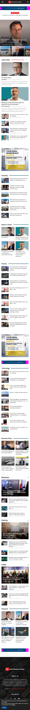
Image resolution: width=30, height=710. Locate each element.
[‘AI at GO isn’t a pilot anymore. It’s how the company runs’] (15, 33)
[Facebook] (11, 698)
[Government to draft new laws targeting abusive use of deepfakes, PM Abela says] (5, 415)
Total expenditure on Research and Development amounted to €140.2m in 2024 (19, 282)
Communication (5, 37)
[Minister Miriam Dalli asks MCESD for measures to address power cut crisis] (5, 180)
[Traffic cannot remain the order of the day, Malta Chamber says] (5, 215)
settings (13, 705)
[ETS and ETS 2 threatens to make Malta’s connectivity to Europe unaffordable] (12, 52)
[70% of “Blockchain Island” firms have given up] (4, 508)
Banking (27, 49)
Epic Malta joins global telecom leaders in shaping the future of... (22, 468)
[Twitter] (18, 698)
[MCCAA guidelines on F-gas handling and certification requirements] (22, 445)
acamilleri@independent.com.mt (17, 688)
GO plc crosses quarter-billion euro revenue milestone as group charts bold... (18, 387)
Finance (3, 277)
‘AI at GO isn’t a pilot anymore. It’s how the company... (6, 623)
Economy (3, 182)
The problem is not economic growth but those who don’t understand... (19, 136)
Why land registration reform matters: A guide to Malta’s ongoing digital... (7, 468)
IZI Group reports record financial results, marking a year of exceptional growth (18, 551)
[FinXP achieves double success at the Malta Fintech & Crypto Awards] (15, 575)
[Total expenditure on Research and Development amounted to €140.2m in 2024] (5, 282)
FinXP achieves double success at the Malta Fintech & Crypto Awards (13, 578)
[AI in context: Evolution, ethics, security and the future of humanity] (5, 422)
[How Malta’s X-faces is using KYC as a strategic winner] (5, 429)
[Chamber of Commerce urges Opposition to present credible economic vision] (5, 187)
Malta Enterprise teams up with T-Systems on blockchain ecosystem (17, 513)
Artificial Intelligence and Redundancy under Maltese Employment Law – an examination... (19, 401)
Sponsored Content (3, 410)
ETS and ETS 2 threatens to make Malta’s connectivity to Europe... (18, 122)
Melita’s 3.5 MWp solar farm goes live (19, 392)
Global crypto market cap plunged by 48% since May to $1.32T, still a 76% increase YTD (18, 595)
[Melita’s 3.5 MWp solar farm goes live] (5, 394)
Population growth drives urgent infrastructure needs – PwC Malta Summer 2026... (18, 208)
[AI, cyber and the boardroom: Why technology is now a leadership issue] (5, 380)
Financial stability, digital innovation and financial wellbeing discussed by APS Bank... (18, 324)
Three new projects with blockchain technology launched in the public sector (14, 491)
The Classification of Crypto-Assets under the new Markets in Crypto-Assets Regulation (18, 587)
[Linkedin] (15, 698)
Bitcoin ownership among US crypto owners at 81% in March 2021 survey (17, 602)
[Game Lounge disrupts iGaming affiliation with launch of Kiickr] (15, 530)
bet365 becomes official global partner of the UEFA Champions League (18, 558)
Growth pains (6, 78)
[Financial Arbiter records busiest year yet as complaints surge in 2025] (5, 317)
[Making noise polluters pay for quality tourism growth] (15, 94)
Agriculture (4, 196)
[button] (28, 2)
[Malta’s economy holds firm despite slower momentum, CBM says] (5, 296)
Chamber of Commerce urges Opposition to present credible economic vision (17, 187)
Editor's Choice (5, 49)
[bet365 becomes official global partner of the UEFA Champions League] (4, 559)
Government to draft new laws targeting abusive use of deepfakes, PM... (18, 415)
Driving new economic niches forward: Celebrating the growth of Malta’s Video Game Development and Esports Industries (18, 544)
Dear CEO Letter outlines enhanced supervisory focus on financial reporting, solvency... (18, 310)
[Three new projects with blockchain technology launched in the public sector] (15, 488)
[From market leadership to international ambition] (5, 408)
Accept (4, 707)
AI (2, 382)
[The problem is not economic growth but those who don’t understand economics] (5, 137)
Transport (3, 203)
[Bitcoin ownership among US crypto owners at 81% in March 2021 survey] (4, 603)
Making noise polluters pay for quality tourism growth (12, 103)
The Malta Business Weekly (7, 44)
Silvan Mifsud (4, 79)
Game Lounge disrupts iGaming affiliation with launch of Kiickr (15, 534)
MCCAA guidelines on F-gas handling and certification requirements (22, 452)
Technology (4, 417)
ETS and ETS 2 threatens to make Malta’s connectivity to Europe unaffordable (15, 15)
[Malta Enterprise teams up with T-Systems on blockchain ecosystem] (4, 514)
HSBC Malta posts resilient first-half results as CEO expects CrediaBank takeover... (18, 130)
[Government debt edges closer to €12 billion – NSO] (5, 289)
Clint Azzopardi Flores (5, 106)
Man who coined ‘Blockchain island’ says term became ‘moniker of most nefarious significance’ (18, 500)
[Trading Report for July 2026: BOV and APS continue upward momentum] (5, 275)
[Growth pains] (15, 69)
